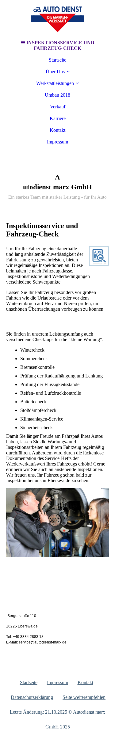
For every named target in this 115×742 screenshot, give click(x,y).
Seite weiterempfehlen (84, 697)
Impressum (57, 141)
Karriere (58, 118)
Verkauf (57, 106)
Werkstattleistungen (55, 83)
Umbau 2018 (57, 95)
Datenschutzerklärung (32, 697)
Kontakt (57, 130)
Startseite (57, 60)
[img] (57, 18)
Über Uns (55, 71)
